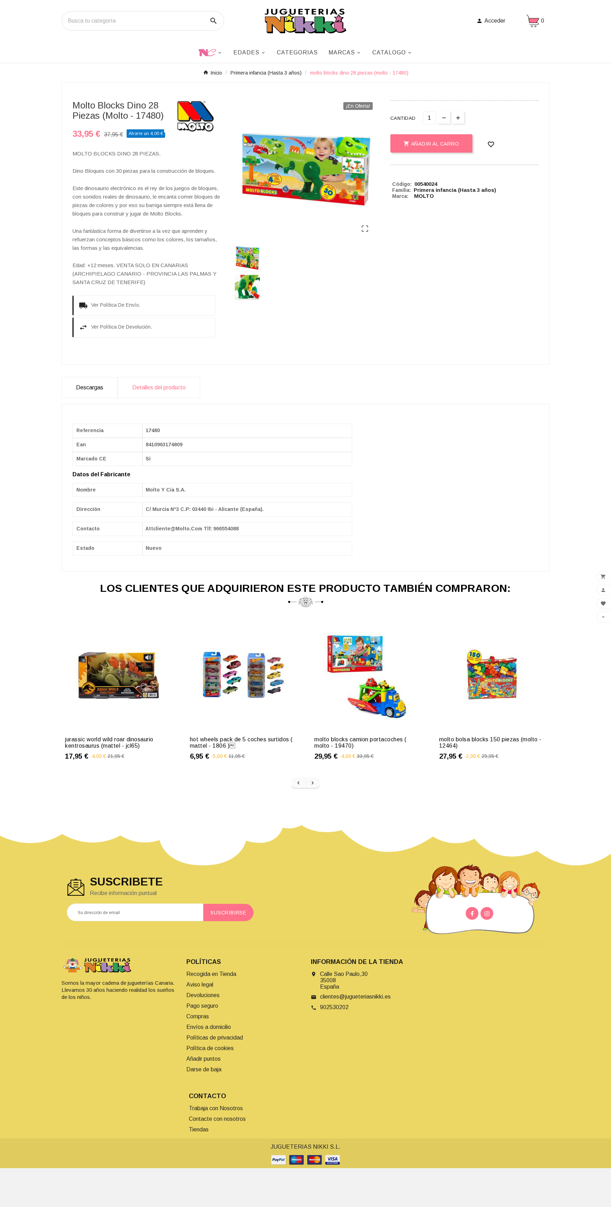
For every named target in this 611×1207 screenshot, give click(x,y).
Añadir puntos (203, 1059)
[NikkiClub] (210, 52)
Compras (197, 1016)
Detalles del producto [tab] (159, 387)
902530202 (334, 1007)
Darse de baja (203, 1069)
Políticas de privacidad (214, 1038)
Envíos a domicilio (208, 1027)
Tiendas (199, 1129)
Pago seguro (202, 1006)
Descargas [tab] (89, 387)
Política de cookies (210, 1048)
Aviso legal (199, 985)
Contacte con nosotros (217, 1119)
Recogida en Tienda (211, 974)
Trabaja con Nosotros (216, 1108)
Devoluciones (203, 995)
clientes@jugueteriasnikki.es (355, 997)
